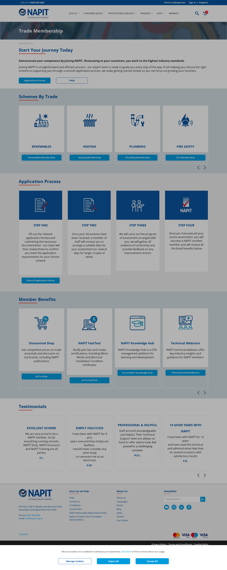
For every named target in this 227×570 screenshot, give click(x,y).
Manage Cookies (75, 561)
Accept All (152, 561)
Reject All (113, 561)
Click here (126, 551)
